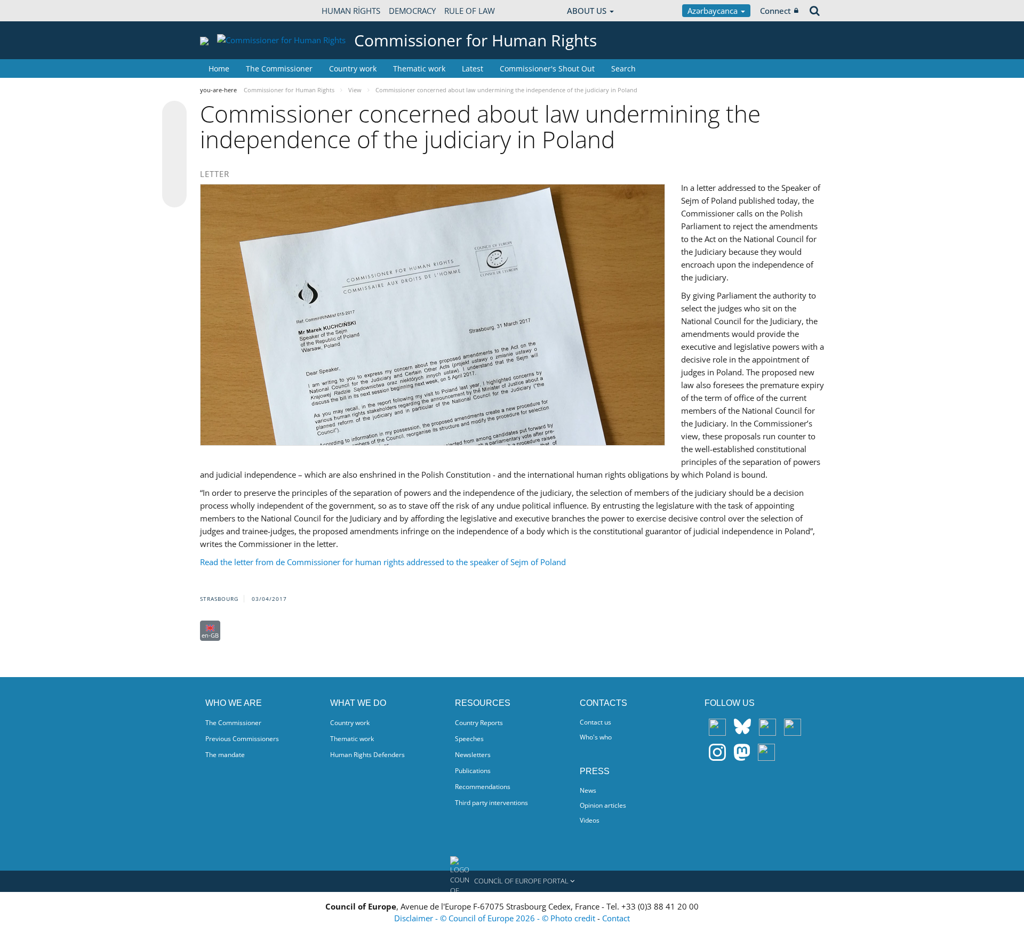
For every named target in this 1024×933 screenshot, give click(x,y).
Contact (616, 918)
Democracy (412, 10)
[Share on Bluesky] (174, 114)
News (588, 790)
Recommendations (482, 786)
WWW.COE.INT (226, 10)
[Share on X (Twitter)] (174, 134)
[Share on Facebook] (174, 155)
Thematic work (419, 68)
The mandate (225, 754)
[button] (512, 881)
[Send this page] (174, 195)
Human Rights (351, 10)
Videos (589, 820)
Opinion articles (603, 805)
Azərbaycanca (713, 10)
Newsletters (473, 754)
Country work (353, 68)
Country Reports (479, 722)
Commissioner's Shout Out (547, 68)
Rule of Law (469, 10)
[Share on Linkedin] (174, 175)
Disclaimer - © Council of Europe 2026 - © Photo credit (495, 918)
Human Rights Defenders (367, 754)
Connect (775, 10)
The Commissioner (279, 68)
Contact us (595, 722)
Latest (472, 68)
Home (219, 68)
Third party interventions (491, 802)
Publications (473, 770)
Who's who (596, 737)
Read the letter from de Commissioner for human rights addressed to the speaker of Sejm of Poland (383, 562)
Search (623, 68)
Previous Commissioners (242, 738)
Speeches (469, 738)
